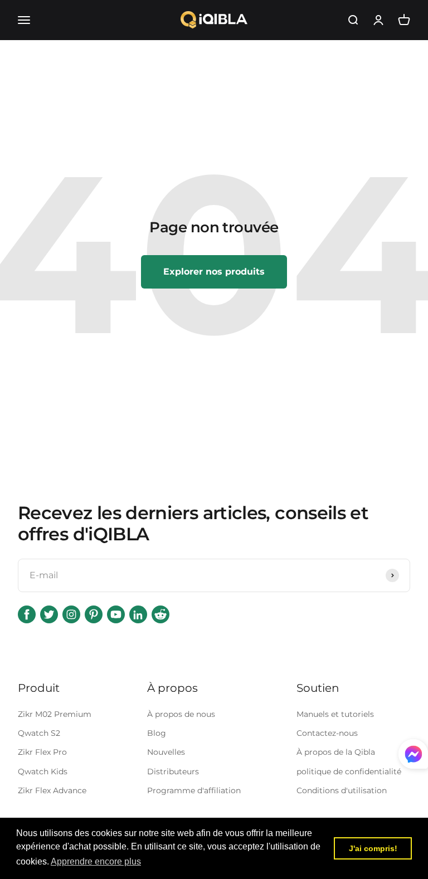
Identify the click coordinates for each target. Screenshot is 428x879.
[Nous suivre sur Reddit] (160, 614)
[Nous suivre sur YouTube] (116, 614)
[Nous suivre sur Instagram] (71, 614)
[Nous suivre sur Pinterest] (94, 614)
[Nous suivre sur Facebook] (27, 614)
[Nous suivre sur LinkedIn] (138, 614)
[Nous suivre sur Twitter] (49, 614)
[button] (96, 861)
